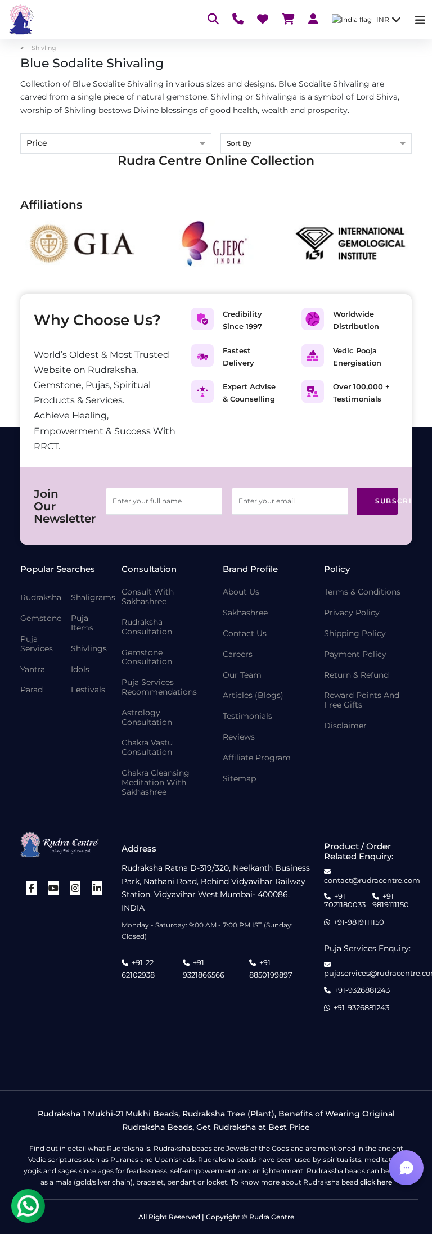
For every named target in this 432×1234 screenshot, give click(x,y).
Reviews (239, 737)
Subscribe (387, 501)
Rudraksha (40, 597)
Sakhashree (245, 613)
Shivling (44, 48)
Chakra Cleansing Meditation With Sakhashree (156, 782)
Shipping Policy (355, 633)
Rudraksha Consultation (147, 627)
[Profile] (313, 20)
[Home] (20, 19)
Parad (31, 690)
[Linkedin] (97, 888)
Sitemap (239, 778)
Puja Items (82, 623)
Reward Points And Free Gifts (361, 700)
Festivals (88, 690)
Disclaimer (345, 726)
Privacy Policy (352, 613)
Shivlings (89, 649)
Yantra (32, 669)
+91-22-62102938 (139, 968)
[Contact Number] (238, 20)
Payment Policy (355, 654)
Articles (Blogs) (253, 695)
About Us (241, 592)
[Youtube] (53, 888)
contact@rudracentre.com (372, 880)
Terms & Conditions (362, 592)
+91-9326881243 (362, 990)
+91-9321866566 (203, 968)
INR (382, 19)
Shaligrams (93, 597)
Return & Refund (356, 675)
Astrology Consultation (147, 717)
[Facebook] (31, 888)
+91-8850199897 (270, 968)
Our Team (242, 675)
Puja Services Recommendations (159, 687)
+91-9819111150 (390, 900)
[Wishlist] (262, 20)
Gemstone (40, 618)
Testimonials (247, 716)
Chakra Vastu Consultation (147, 747)
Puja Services (36, 644)
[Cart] (288, 20)
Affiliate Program (257, 758)
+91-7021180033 (345, 900)
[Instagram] (75, 888)
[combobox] (316, 144)
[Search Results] (213, 20)
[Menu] (420, 19)
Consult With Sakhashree (148, 596)
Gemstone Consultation (147, 657)
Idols (80, 669)
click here (376, 1182)
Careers (238, 654)
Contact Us (245, 633)
